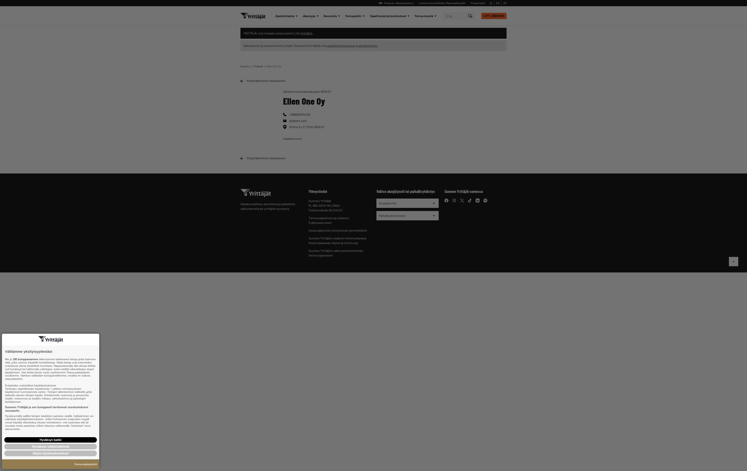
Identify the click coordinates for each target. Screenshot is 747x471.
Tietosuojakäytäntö (85, 464)
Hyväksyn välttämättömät (50, 446)
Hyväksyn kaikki (50, 439)
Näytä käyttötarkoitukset (51, 453)
